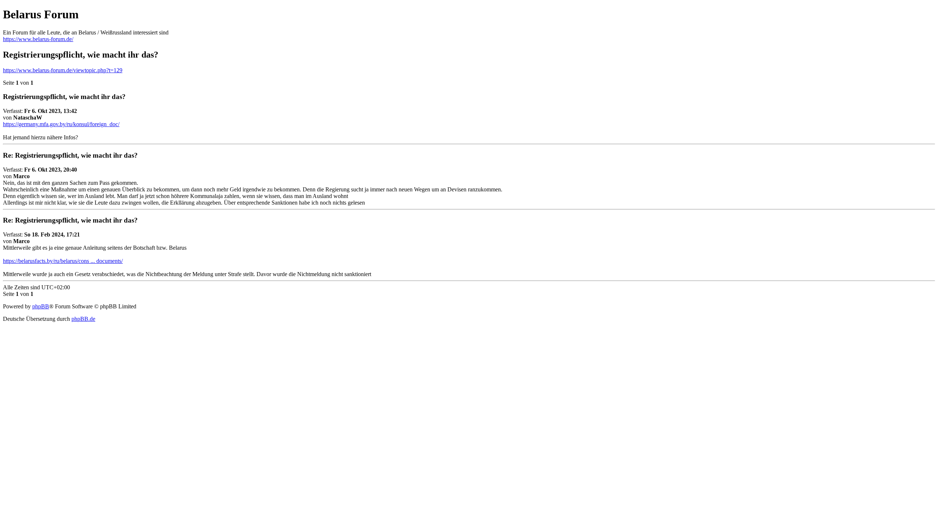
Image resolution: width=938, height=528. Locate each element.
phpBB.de (83, 319)
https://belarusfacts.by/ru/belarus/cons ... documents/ (63, 261)
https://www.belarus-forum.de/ (38, 39)
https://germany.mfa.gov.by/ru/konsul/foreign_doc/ (61, 124)
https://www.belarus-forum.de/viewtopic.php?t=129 (62, 70)
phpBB (40, 306)
